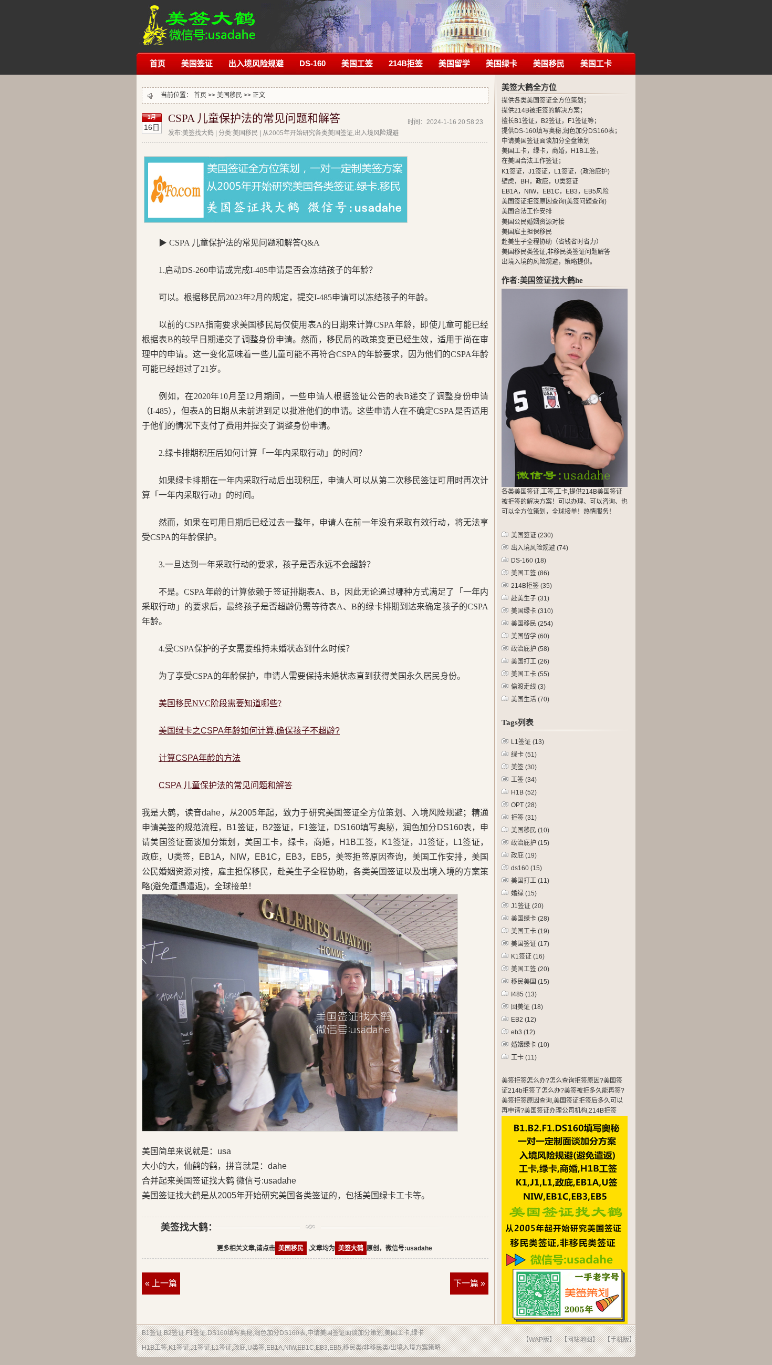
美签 (524, 767)
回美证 (527, 1007)
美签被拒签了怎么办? (199, 19)
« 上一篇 (161, 1283)
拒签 (524, 817)
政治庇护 (530, 649)
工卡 (524, 1057)
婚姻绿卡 (530, 1044)
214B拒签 (406, 63)
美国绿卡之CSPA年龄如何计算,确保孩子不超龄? (249, 730)
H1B (524, 792)
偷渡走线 (528, 686)
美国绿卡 (501, 63)
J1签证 (527, 906)
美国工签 (357, 63)
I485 (524, 994)
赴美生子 (530, 598)
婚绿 (524, 893)
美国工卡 (596, 63)
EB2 (523, 1019)
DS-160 (312, 63)
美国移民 (549, 63)
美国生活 (530, 699)
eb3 (523, 1032)
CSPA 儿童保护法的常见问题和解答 (254, 118)
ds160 (526, 868)
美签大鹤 (350, 1248)
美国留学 (454, 63)
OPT (524, 805)
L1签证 (527, 742)
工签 (524, 779)
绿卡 (524, 754)
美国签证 (197, 63)
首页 (157, 63)
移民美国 (530, 981)
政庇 (524, 855)
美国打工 (530, 661)
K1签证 (528, 956)
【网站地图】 (580, 1339)
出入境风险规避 (256, 63)
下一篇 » (469, 1283)
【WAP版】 (539, 1339)
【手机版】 (619, 1339)
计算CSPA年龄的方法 (200, 757)
